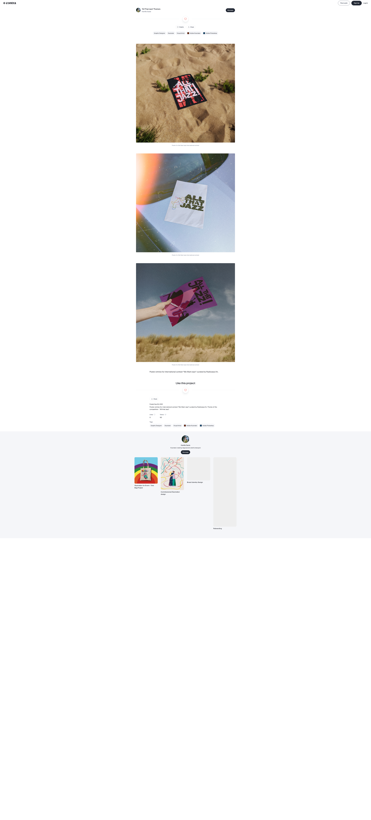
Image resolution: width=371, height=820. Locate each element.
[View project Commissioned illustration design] (172, 473)
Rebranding (217, 528)
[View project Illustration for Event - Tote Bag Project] (146, 470)
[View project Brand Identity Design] (198, 468)
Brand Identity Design (195, 482)
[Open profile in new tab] (138, 10)
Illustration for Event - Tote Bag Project (144, 487)
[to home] (9, 3)
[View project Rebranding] (225, 492)
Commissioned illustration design (170, 493)
